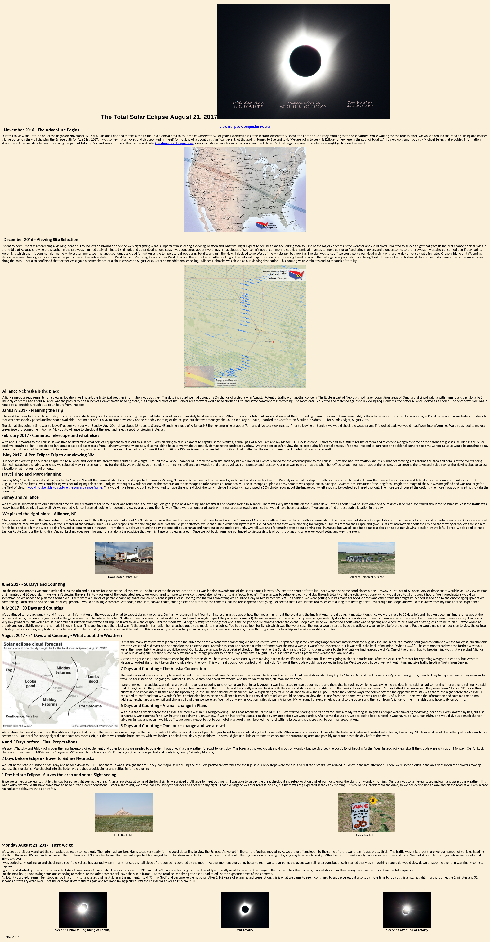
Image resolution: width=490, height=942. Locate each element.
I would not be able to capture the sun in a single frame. (64, 488)
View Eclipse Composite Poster (245, 127)
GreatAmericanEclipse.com (174, 143)
